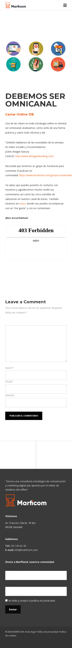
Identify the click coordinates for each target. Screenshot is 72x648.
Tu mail (9, 584)
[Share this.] (10, 272)
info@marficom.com (26, 550)
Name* (9, 368)
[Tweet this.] (21, 272)
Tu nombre (11, 568)
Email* (9, 381)
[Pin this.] (31, 272)
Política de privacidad (47, 631)
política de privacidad (43, 600)
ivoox (22, 203)
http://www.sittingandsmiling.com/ (34, 156)
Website (9, 395)
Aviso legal (30, 631)
